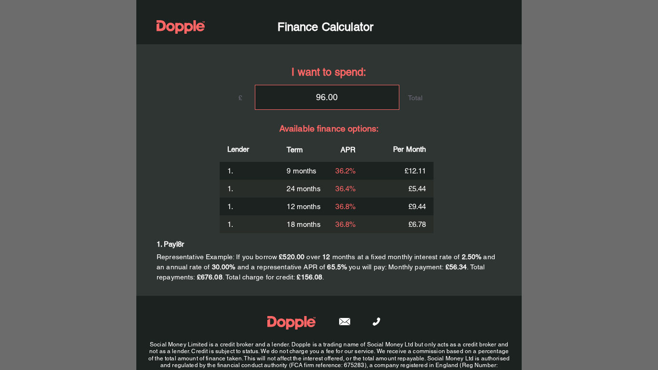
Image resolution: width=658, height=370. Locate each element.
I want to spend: (328, 72)
